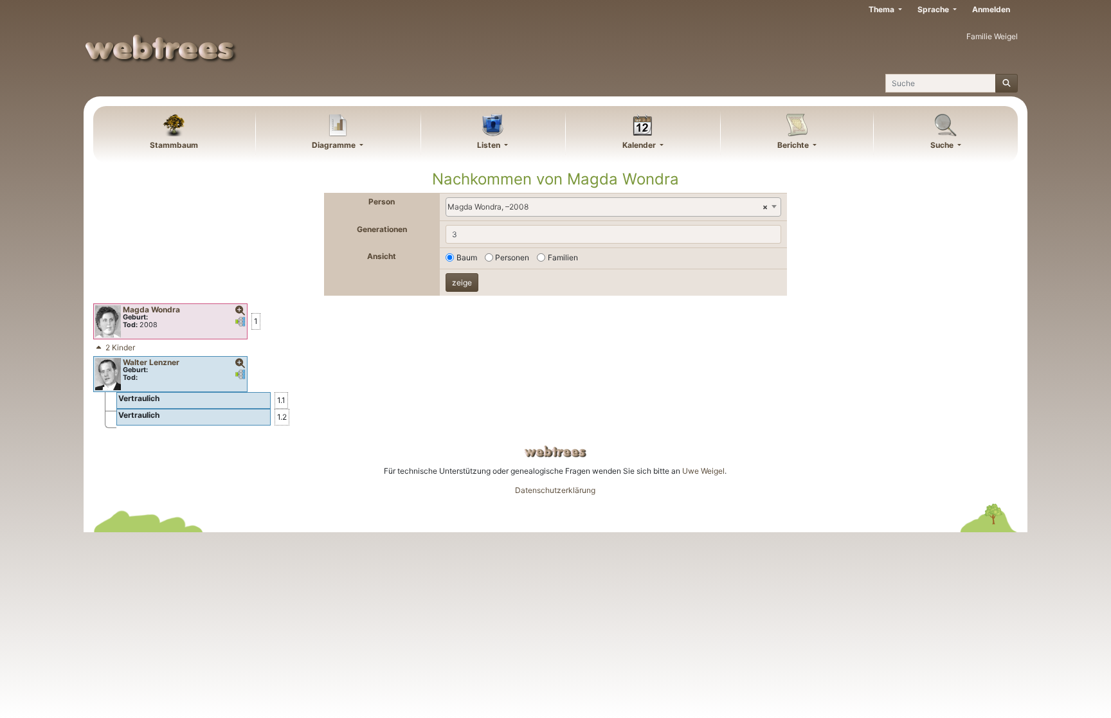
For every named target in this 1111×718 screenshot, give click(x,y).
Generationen (382, 229)
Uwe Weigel (703, 471)
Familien (563, 257)
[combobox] (613, 207)
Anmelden (991, 9)
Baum (466, 257)
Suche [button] (942, 145)
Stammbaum (174, 145)
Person (381, 201)
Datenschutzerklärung (555, 490)
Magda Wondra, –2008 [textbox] (607, 206)
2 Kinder (120, 347)
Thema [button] (882, 9)
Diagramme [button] (334, 145)
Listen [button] (489, 145)
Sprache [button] (934, 9)
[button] (240, 310)
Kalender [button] (640, 145)
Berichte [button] (794, 145)
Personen (512, 257)
